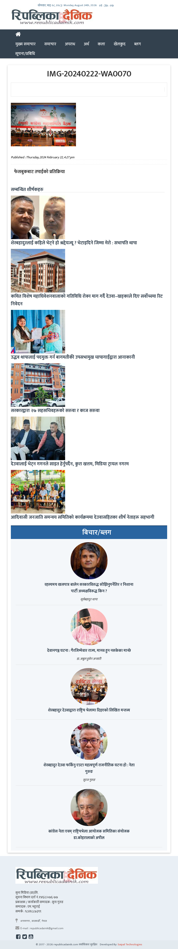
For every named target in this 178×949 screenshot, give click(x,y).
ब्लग (137, 44)
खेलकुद (119, 44)
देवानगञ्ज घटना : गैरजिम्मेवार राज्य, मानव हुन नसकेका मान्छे (89, 650)
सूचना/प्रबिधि (25, 53)
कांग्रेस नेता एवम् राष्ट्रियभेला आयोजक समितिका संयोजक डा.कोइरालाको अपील (89, 834)
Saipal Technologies (130, 944)
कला (101, 44)
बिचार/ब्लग (96, 532)
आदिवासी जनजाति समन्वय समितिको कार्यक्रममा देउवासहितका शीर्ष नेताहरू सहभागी (82, 517)
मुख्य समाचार (25, 44)
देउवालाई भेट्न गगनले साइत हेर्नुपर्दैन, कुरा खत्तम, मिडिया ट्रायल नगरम (70, 464)
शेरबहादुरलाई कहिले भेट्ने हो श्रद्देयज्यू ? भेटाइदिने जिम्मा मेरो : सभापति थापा (74, 243)
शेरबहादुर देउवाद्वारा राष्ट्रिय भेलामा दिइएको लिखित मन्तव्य (89, 710)
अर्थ (86, 44)
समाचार (50, 44)
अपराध (70, 44)
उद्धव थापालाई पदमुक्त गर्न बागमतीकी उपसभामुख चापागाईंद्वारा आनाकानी (73, 357)
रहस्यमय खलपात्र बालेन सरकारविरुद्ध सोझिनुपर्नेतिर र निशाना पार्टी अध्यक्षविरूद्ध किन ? (88, 587)
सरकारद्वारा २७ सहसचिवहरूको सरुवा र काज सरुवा (55, 410)
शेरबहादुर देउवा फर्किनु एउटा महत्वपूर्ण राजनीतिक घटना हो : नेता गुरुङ (89, 768)
